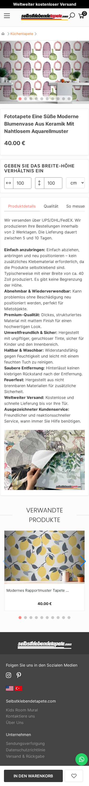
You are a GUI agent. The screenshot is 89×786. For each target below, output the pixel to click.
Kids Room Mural (22, 709)
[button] (20, 98)
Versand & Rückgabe (25, 756)
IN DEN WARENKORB (33, 775)
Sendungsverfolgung (25, 743)
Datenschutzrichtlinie (25, 749)
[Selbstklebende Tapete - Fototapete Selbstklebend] (44, 17)
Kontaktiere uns (20, 716)
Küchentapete (21, 34)
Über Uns (14, 722)
